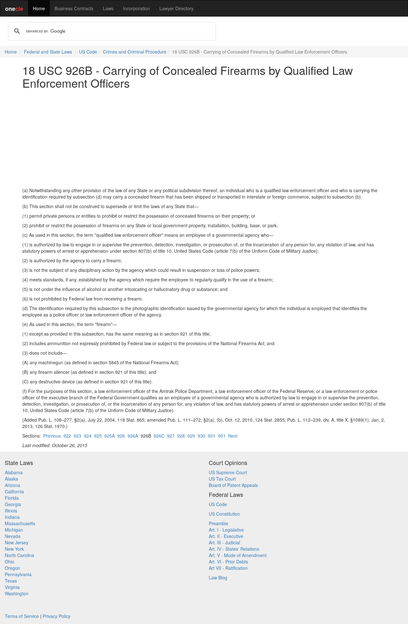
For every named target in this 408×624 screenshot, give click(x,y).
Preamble (218, 523)
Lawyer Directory (176, 8)
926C (159, 435)
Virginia (12, 587)
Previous (52, 435)
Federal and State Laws (48, 51)
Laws (108, 8)
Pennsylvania (18, 574)
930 (201, 435)
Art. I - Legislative (226, 529)
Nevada (12, 536)
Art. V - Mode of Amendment (237, 555)
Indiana (12, 517)
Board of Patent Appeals (233, 485)
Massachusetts (20, 523)
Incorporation (136, 8)
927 (171, 435)
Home (39, 8)
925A (109, 435)
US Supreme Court (228, 472)
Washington (16, 593)
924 (87, 435)
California (14, 491)
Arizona (12, 485)
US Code (88, 51)
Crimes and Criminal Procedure (134, 51)
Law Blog (218, 577)
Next (232, 435)
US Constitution (224, 514)
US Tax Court (222, 478)
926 (121, 435)
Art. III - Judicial (224, 542)
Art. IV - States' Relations (234, 549)
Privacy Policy (56, 616)
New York (14, 549)
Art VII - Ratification (228, 568)
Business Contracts (74, 8)
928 (181, 435)
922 (67, 435)
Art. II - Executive (226, 536)
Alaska (11, 478)
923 (77, 435)
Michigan (14, 529)
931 (211, 435)
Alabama (14, 472)
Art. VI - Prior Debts (228, 561)
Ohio (9, 561)
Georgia (13, 504)
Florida (12, 498)
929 (191, 435)
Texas (11, 580)
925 (98, 435)
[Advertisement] (204, 138)
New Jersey (16, 542)
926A (132, 435)
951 (222, 435)
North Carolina (19, 555)
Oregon (12, 568)
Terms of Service (22, 616)
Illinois (11, 510)
